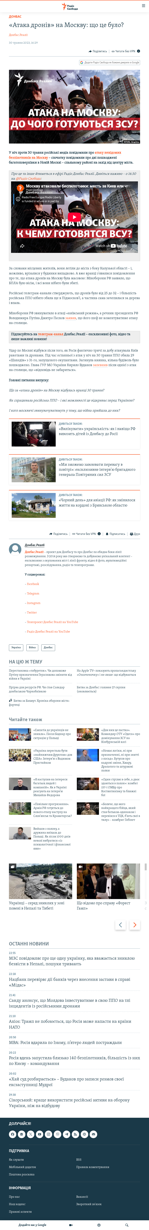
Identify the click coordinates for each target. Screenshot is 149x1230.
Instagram (33, 603)
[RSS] (75, 1134)
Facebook (33, 584)
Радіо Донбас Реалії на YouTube (48, 631)
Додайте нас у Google (32, 1225)
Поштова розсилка (22, 1174)
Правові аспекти (20, 1211)
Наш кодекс (17, 1204)
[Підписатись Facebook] (12, 1134)
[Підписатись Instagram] (48, 1134)
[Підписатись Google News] (21, 1134)
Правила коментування (92, 1167)
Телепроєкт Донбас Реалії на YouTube (52, 622)
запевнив (100, 365)
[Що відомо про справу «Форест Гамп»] (108, 881)
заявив (70, 318)
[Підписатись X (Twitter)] (30, 1134)
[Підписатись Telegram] (66, 1134)
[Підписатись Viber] (57, 1134)
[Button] (98, 51)
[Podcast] (84, 1134)
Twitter (32, 612)
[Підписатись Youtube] (39, 1134)
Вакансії (82, 1197)
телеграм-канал (50, 334)
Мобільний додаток (22, 1167)
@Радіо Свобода (28, 179)
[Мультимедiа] (71, 1225)
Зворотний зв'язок (89, 1204)
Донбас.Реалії (18, 35)
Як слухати (16, 1159)
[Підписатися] (93, 1134)
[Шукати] (127, 1225)
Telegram (33, 593)
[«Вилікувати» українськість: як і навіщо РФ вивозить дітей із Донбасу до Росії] (34, 434)
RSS (78, 1159)
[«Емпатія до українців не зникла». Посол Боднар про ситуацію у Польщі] (20, 734)
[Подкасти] (99, 1225)
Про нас (14, 1197)
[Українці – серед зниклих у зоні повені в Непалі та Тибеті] (40, 881)
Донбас (15, 17)
